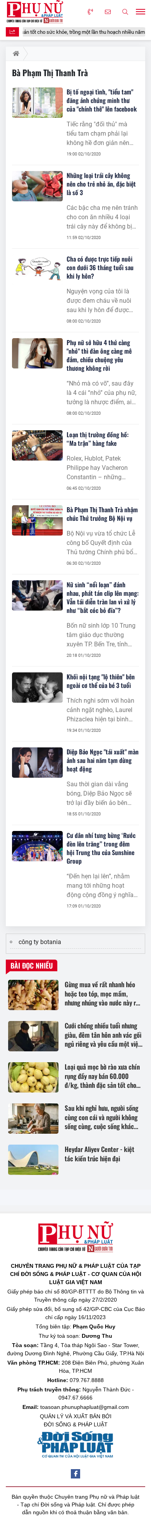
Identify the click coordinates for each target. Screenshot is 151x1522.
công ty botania (40, 942)
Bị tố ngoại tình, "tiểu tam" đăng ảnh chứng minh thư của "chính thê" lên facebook (102, 100)
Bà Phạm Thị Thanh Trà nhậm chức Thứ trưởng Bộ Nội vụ (102, 514)
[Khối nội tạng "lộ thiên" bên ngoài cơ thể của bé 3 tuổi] (37, 687)
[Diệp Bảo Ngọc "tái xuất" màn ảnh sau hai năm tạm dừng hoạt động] (37, 762)
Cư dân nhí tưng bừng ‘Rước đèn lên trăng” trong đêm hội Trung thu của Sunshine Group (101, 848)
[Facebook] (75, 1473)
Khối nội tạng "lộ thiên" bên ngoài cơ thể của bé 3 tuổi (101, 681)
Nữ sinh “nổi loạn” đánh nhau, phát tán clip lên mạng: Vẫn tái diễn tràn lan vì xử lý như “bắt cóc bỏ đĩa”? (103, 597)
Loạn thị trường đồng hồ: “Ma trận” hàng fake (98, 439)
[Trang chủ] (14, 54)
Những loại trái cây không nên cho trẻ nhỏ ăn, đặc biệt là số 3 (101, 184)
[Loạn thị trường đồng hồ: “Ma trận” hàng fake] (37, 445)
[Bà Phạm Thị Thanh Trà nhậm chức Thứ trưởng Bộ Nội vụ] (37, 520)
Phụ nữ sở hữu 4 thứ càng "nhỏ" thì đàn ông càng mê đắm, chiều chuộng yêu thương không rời (99, 355)
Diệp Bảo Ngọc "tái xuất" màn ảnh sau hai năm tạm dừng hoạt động (103, 760)
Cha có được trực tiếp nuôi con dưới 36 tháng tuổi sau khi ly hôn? (100, 267)
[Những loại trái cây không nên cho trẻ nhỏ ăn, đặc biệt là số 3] (37, 186)
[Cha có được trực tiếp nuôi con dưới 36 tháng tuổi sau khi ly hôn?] (37, 270)
